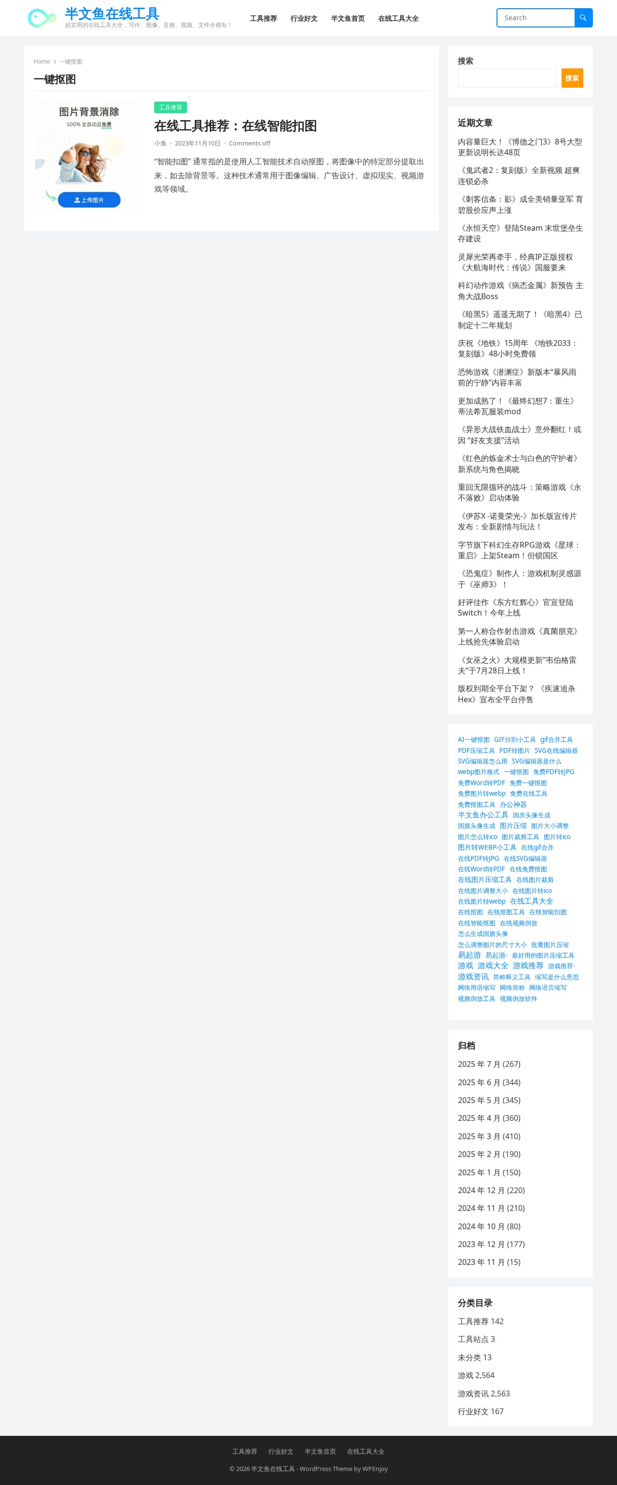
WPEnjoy (375, 1468)
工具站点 (473, 1339)
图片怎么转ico (477, 836)
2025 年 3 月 (479, 1136)
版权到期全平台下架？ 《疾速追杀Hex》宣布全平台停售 (517, 693)
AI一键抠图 (474, 739)
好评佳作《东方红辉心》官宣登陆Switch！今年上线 (516, 607)
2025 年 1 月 (479, 1172)
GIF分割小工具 (515, 739)
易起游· (496, 954)
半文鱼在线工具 (112, 13)
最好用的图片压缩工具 (543, 955)
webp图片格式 (478, 771)
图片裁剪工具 (520, 836)
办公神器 (513, 804)
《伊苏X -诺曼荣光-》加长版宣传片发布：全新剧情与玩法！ (517, 521)
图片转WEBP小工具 (487, 847)
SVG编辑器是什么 (537, 761)
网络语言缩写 (548, 987)
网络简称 (512, 987)
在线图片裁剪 (535, 879)
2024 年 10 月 (481, 1226)
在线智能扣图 (548, 911)
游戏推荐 (528, 965)
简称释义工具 (512, 976)
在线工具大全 (531, 901)
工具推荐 (170, 107)
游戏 (465, 965)
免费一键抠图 (528, 782)
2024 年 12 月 (481, 1190)
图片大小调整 (550, 825)
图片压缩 (513, 825)
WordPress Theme (326, 1468)
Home (42, 61)
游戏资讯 (473, 976)
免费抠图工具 (477, 804)
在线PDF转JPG (478, 858)
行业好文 (473, 1411)
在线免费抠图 (528, 869)
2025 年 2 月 (479, 1154)
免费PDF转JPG (554, 771)
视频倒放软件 (518, 998)
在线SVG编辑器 (525, 858)
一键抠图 (516, 771)
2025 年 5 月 (479, 1100)
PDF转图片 (514, 750)
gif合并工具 (556, 739)
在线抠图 (470, 911)
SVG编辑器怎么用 (483, 761)
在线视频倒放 (518, 923)
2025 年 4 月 (479, 1118)
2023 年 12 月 (481, 1244)
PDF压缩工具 (476, 750)
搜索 (465, 60)
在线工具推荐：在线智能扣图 (235, 125)
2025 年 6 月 (479, 1082)
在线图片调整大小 (483, 890)
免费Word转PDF (481, 782)
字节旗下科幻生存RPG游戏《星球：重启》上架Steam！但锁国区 (519, 550)
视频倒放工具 (477, 998)
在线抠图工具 (506, 911)
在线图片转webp (482, 901)
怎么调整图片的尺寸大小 (492, 944)
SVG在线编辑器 (556, 750)
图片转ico (557, 836)
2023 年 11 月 (481, 1262)
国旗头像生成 (477, 825)
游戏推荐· (561, 965)
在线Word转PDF (481, 869)
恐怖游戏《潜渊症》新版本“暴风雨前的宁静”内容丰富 (517, 377)
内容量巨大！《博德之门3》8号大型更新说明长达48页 (520, 147)
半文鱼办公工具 (483, 814)
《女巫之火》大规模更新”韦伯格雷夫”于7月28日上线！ (517, 665)
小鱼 (160, 143)
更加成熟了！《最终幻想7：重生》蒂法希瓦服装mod (518, 406)
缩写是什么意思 (557, 976)
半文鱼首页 (320, 1451)
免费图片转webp (482, 793)
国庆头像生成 (531, 815)
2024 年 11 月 (481, 1208)
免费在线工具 (529, 793)
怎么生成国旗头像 (483, 933)
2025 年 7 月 (479, 1064)
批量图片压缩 (550, 944)
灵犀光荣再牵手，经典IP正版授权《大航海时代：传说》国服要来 (515, 262)
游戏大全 (493, 965)
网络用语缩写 (477, 987)
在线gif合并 (537, 847)
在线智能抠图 (477, 923)
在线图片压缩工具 (485, 879)
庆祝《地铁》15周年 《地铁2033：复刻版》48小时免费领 (518, 348)
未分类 (469, 1357)
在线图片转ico (532, 890)
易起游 (469, 954)
